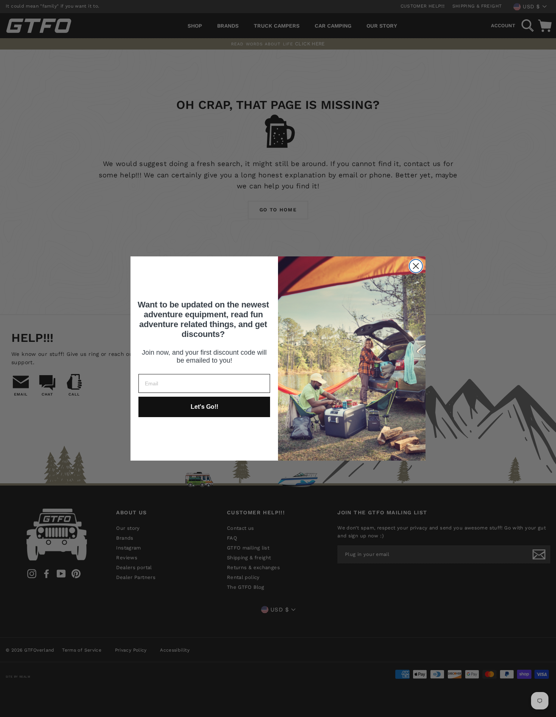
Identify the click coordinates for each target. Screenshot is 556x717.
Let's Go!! (204, 407)
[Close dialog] (415, 266)
